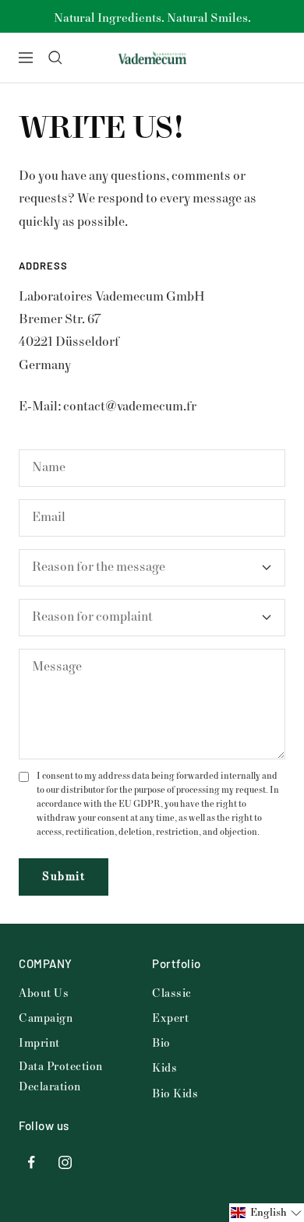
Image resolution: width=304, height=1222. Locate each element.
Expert (170, 1018)
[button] (266, 1212)
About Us (44, 993)
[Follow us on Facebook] (31, 1162)
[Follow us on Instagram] (65, 1162)
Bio (161, 1043)
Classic (172, 993)
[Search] (55, 58)
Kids (164, 1068)
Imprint (39, 1043)
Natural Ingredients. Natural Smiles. (152, 18)
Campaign (45, 1018)
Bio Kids (175, 1093)
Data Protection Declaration (61, 1076)
